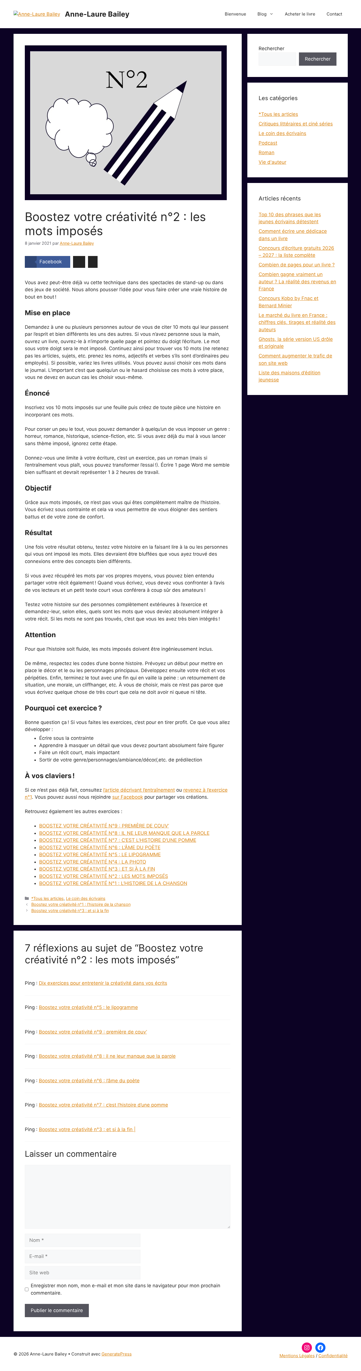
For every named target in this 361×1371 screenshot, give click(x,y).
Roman (266, 152)
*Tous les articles (47, 898)
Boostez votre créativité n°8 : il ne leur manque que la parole (107, 1056)
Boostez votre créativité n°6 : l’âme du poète (89, 1080)
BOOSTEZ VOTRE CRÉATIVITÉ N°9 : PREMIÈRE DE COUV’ (104, 826)
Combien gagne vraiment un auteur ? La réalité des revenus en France (297, 281)
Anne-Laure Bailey (97, 14)
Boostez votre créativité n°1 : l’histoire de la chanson (81, 904)
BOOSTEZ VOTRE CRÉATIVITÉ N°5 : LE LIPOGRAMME (100, 854)
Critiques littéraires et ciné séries (296, 124)
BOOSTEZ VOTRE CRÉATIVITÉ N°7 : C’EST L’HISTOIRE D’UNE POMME (117, 840)
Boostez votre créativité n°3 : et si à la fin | (87, 1129)
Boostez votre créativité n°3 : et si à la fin (70, 910)
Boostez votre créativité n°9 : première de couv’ (93, 1032)
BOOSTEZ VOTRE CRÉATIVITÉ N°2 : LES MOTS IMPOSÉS (103, 876)
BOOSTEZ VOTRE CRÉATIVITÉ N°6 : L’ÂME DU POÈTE (99, 847)
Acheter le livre (300, 14)
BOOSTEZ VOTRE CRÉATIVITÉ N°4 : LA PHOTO (92, 862)
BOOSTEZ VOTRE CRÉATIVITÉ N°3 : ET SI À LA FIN (97, 869)
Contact (334, 14)
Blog (262, 14)
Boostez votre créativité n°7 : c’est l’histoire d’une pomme (103, 1105)
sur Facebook (127, 797)
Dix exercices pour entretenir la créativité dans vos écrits (103, 983)
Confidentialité (333, 1355)
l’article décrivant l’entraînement (139, 790)
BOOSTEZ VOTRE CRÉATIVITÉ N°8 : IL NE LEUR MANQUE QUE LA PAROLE (124, 833)
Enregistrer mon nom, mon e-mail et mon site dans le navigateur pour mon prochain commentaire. (125, 1289)
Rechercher (271, 48)
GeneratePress (117, 1354)
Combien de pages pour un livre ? (297, 265)
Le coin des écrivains (85, 898)
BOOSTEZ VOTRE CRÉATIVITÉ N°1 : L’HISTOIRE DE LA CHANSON (113, 883)
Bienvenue (235, 14)
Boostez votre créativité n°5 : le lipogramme (88, 1007)
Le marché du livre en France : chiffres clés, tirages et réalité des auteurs (297, 322)
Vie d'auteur (272, 162)
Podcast (268, 143)
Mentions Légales (297, 1355)
